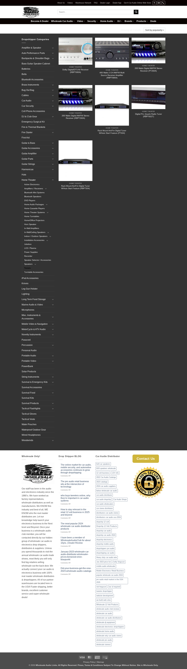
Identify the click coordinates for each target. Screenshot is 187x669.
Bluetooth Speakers (32, 196)
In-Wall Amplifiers (31, 228)
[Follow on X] (154, 3)
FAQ (95, 3)
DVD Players (29, 200)
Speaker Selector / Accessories (37, 260)
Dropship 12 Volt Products (106, 526)
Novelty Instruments (31, 334)
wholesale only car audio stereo (108, 636)
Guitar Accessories (31, 148)
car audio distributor (104, 495)
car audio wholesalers (104, 504)
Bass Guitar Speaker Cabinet (36, 63)
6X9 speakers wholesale (106, 468)
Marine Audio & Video (32, 304)
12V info (115, 473)
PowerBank (27, 366)
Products (141, 21)
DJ (118, 21)
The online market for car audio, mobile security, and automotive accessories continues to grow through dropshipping (76, 469)
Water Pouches (29, 424)
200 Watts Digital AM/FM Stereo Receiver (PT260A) (148, 69)
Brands (128, 21)
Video (80, 21)
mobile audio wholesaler (105, 566)
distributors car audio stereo (107, 513)
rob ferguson (101, 587)
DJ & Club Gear (29, 116)
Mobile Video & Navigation (35, 324)
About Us (61, 3)
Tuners (27, 268)
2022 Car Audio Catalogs (106, 477)
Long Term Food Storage (34, 299)
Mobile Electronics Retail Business (110, 571)
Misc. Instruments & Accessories (31, 317)
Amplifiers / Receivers (33, 188)
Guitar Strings (28, 164)
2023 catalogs (101, 482)
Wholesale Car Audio (62, 21)
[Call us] (163, 3)
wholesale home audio (105, 631)
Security (91, 21)
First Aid (26, 137)
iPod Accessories (30, 278)
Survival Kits (28, 398)
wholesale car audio (104, 613)
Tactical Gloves (29, 414)
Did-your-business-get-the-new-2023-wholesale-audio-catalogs (76, 569)
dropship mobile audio (105, 544)
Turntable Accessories (33, 272)
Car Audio (26, 100)
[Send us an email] (159, 3)
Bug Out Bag (28, 90)
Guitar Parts (27, 159)
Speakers (28, 264)
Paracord (26, 340)
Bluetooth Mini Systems (34, 192)
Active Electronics (31, 184)
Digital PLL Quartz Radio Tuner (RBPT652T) (148, 115)
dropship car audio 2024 (105, 535)
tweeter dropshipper (104, 591)
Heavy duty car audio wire (106, 557)
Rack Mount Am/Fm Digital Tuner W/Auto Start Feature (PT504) (112, 131)
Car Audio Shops (120, 499)
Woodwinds (27, 440)
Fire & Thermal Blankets (33, 127)
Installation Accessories (34, 240)
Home (25, 30)
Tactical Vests (28, 419)
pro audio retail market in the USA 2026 (109, 580)
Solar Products (29, 371)
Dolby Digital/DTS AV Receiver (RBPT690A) (75, 71)
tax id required (114, 587)
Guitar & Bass (28, 143)
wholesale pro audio (104, 640)
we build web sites (103, 600)
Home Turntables (31, 216)
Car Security (28, 106)
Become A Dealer (40, 21)
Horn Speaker (30, 224)
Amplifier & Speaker (31, 48)
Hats (24, 174)
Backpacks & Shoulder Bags (35, 58)
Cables (25, 95)
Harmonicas (27, 169)
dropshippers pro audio (105, 548)
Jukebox (27, 244)
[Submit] (136, 12)
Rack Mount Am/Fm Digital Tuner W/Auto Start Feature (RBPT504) (75, 187)
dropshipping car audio (105, 553)
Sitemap (100, 662)
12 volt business (102, 473)
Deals (153, 21)
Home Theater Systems (34, 212)
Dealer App (117, 3)
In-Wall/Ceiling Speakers (34, 232)
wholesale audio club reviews (107, 609)
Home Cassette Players (34, 208)
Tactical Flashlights (31, 408)
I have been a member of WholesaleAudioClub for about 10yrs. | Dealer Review (75, 540)
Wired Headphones (31, 435)
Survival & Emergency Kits (35, 382)
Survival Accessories (32, 387)
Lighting (25, 294)
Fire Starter (27, 132)
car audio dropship (103, 499)
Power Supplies (31, 252)
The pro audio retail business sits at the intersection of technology (75, 484)
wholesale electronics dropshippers (110, 627)
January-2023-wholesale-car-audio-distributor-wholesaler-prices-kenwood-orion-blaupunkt (75, 555)
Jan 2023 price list (103, 562)
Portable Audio (29, 355)
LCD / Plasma (30, 248)
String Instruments (30, 377)
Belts (24, 74)
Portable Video (29, 361)
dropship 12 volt (102, 522)
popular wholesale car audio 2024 (109, 575)
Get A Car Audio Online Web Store (137, 3)
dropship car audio (103, 531)
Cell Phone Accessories (33, 111)
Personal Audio (29, 350)
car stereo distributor (104, 508)
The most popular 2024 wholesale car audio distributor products (75, 526)
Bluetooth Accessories (32, 79)
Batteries (26, 69)
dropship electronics (104, 540)
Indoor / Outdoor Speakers (35, 236)
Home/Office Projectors (34, 220)
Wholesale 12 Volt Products (107, 605)
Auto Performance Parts (33, 53)
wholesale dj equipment (105, 622)
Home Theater (40, 30)
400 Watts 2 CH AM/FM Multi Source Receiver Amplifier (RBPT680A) (112, 75)
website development (104, 596)
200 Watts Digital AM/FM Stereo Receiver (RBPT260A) (75, 117)
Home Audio (106, 21)
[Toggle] (52, 47)
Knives (25, 283)
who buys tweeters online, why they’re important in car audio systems (75, 498)
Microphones (28, 310)
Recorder (28, 256)
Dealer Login (105, 3)
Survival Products (30, 403)
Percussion (27, 345)
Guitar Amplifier (29, 153)
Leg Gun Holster (30, 289)
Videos (70, 3)
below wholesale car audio (106, 491)
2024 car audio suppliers (106, 486)
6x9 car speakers (103, 464)
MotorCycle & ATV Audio (34, 329)
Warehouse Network (83, 3)
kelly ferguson (119, 562)
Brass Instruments (30, 85)
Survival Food (28, 393)
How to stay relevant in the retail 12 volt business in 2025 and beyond (75, 512)
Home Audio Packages (34, 204)
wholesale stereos (103, 645)
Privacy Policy (89, 662)
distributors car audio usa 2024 (108, 517)
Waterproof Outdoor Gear (34, 430)
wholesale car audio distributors (108, 618)
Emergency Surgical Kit (33, 122)
